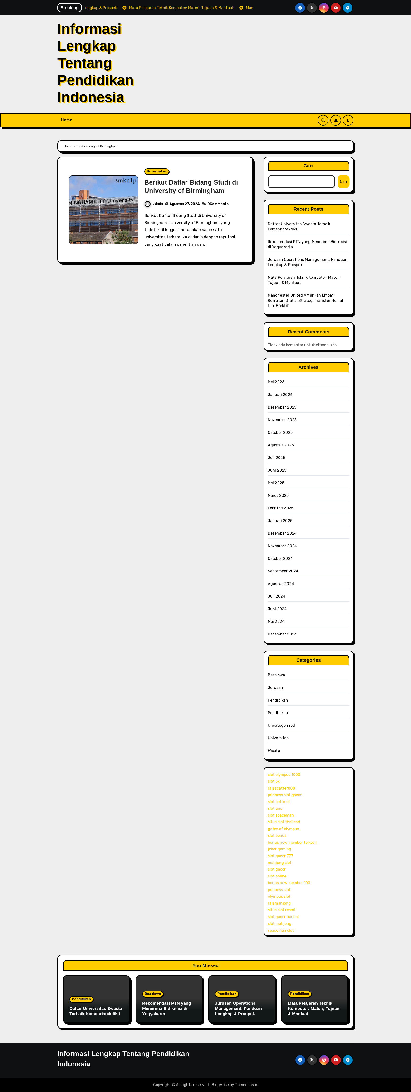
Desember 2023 (282, 634)
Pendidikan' (278, 713)
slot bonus (277, 835)
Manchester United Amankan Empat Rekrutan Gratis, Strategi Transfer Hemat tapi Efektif (306, 300)
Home (66, 120)
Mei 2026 (276, 382)
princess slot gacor (285, 795)
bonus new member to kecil (292, 842)
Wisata (274, 750)
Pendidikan (278, 700)
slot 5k (273, 781)
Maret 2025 (278, 495)
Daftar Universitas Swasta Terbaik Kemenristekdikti (95, 1011)
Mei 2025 (276, 483)
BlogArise (220, 1084)
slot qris (275, 808)
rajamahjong (279, 903)
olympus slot (279, 896)
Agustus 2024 (281, 583)
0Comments (218, 204)
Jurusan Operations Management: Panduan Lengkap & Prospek (238, 1008)
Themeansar (246, 1084)
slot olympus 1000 (284, 774)
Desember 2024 (282, 533)
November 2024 (282, 546)
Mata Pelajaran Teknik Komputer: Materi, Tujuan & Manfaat (313, 1008)
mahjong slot (279, 862)
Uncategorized (281, 725)
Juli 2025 (276, 457)
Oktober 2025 (280, 432)
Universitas (157, 171)
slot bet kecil (279, 802)
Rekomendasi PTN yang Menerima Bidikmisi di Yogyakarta (166, 1008)
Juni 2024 (277, 609)
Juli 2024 (276, 596)
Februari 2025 (281, 508)
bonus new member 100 (289, 883)
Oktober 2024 (280, 558)
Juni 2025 (277, 470)
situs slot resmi (281, 910)
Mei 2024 (276, 621)
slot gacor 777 (280, 856)
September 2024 (283, 571)
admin (157, 204)
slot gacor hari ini (283, 917)
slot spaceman (281, 815)
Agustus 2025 (281, 445)
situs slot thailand (284, 822)
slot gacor (277, 869)
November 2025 (282, 420)
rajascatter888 (281, 788)
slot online (277, 876)
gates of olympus (283, 829)
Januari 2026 (280, 394)
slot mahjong (279, 923)
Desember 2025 (282, 407)
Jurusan (275, 687)
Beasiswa (276, 675)
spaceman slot (281, 930)
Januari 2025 (280, 520)
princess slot (279, 889)
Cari (308, 165)
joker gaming (279, 849)
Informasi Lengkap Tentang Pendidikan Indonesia (95, 63)
